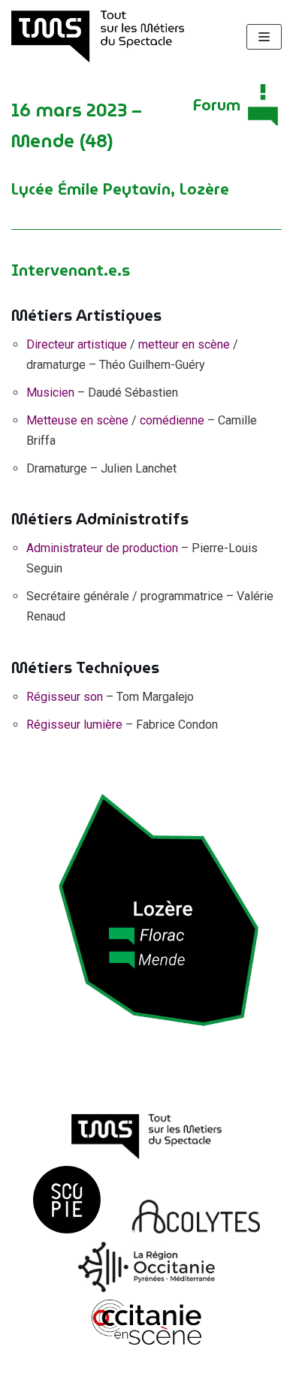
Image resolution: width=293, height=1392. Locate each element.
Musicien (50, 392)
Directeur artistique (76, 344)
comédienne (172, 420)
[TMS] (97, 36)
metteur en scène (184, 344)
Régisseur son (64, 697)
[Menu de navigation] (264, 37)
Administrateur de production (102, 548)
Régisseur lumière (74, 724)
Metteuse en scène (77, 420)
